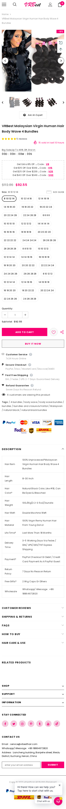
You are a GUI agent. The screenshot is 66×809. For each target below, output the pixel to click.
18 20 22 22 (28, 290)
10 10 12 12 (43, 248)
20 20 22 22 (28, 265)
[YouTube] (48, 723)
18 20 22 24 (46, 206)
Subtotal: (7, 321)
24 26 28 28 (29, 298)
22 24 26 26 (10, 298)
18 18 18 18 (26, 231)
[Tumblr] (39, 723)
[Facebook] (5, 723)
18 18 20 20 (9, 265)
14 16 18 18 (44, 282)
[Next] (61, 60)
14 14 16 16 (26, 257)
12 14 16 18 (43, 198)
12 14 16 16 (26, 282)
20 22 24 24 (47, 290)
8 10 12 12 (47, 273)
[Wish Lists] (54, 332)
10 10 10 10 (9, 223)
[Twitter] (13, 723)
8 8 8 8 (46, 215)
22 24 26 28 (29, 215)
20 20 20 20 (44, 231)
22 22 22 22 (10, 240)
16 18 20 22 (27, 206)
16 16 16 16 (9, 231)
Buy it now (33, 343)
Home (5, 14)
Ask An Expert (35, 115)
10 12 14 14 (9, 282)
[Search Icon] (18, 4)
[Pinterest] (31, 723)
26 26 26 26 (49, 240)
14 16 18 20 (9, 206)
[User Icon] (50, 5)
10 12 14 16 (26, 198)
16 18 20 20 (10, 290)
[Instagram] (22, 723)
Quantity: (7, 308)
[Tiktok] (57, 723)
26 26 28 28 (30, 273)
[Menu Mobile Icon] (4, 4)
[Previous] (5, 60)
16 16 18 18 (44, 257)
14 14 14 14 (43, 223)
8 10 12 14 (9, 198)
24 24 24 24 (29, 240)
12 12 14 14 (9, 257)
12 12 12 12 (26, 223)
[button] (9, 138)
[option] (33, 61)
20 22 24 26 (10, 215)
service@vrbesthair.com (23, 744)
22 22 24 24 (47, 265)
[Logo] (32, 4)
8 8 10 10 (27, 248)
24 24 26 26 (10, 273)
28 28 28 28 (10, 248)
